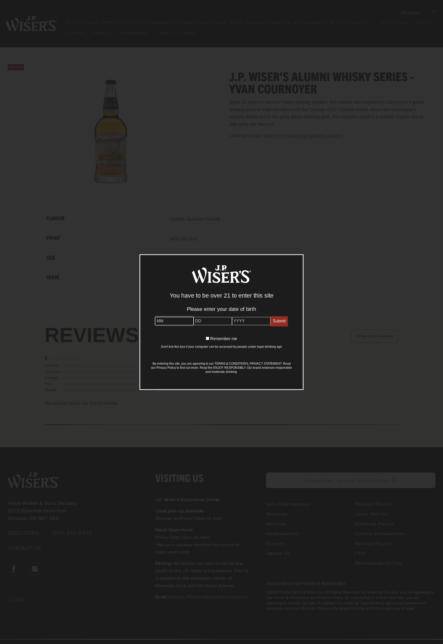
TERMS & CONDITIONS (231, 363)
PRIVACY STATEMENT (265, 363)
